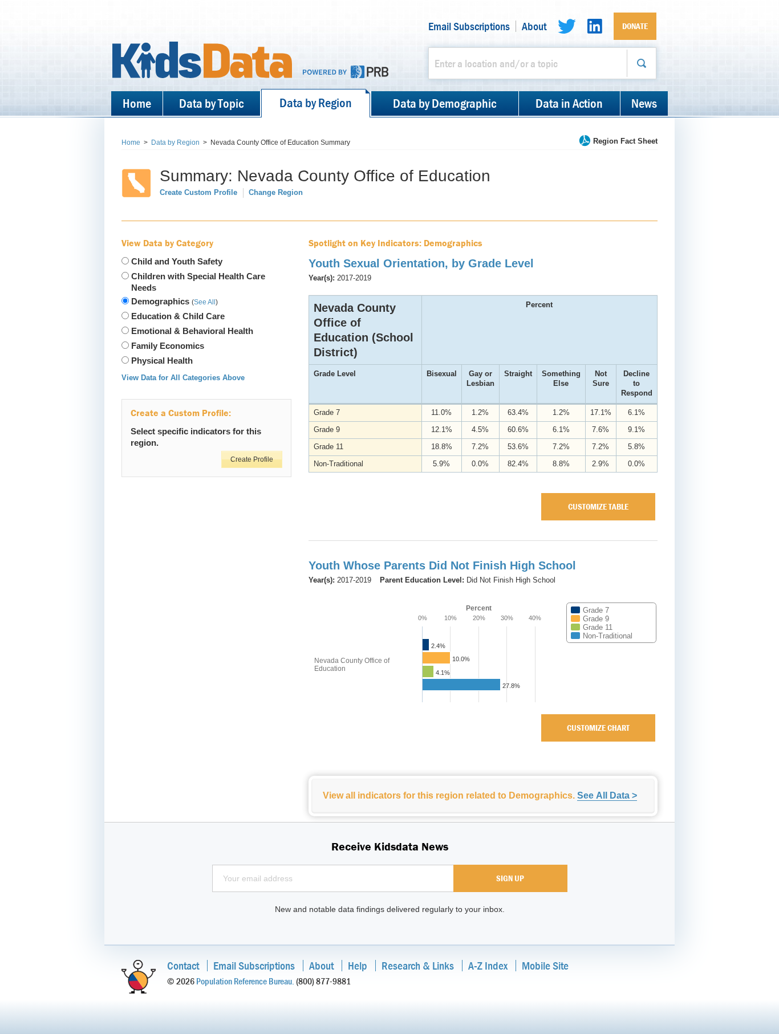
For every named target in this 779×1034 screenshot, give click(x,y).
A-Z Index (488, 965)
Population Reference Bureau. (245, 981)
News (644, 103)
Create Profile (251, 459)
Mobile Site (545, 965)
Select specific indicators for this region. (196, 436)
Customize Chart (598, 727)
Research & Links (418, 965)
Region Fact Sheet (625, 141)
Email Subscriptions (469, 26)
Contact (183, 965)
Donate (635, 26)
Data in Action (569, 103)
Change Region (276, 192)
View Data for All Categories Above (183, 377)
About (534, 26)
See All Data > (607, 795)
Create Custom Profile (198, 192)
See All (205, 302)
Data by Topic (211, 103)
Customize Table (598, 506)
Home (137, 103)
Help (357, 965)
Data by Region (315, 103)
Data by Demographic (444, 103)
